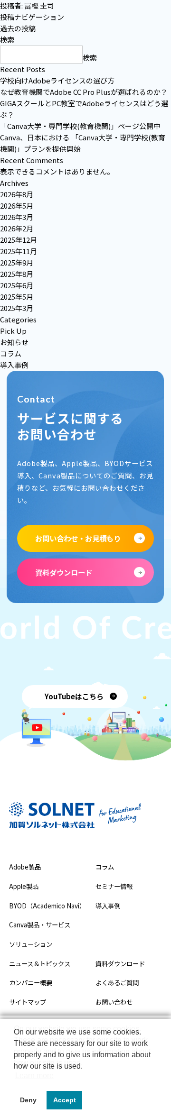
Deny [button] (28, 1100)
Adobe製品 (25, 866)
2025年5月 (16, 297)
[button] (15, 1078)
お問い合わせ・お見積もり (78, 538)
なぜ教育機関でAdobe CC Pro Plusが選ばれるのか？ (84, 92)
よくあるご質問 (117, 982)
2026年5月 (16, 206)
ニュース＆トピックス (39, 963)
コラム (10, 353)
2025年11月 (18, 251)
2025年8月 (16, 274)
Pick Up (13, 331)
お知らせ (14, 342)
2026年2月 (16, 228)
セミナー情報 (114, 886)
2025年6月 (16, 285)
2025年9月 (16, 262)
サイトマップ (27, 1002)
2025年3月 (16, 308)
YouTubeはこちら (74, 696)
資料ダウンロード (63, 572)
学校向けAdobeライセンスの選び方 (57, 80)
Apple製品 (23, 886)
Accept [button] (64, 1100)
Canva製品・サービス (39, 924)
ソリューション (30, 944)
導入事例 (14, 365)
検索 (7, 40)
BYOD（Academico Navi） (47, 905)
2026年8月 (16, 194)
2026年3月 (16, 217)
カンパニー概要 (30, 982)
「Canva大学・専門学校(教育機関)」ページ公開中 (80, 126)
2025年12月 (18, 240)
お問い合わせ (114, 1002)
